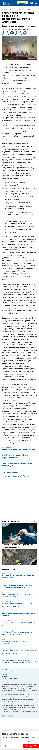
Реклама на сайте (7, 672)
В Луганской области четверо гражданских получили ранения (18, 595)
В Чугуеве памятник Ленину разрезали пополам (15, 456)
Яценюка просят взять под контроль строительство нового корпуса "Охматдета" (19, 661)
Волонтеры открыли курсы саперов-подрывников (18, 576)
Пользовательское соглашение (12, 681)
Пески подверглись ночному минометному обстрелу (17, 604)
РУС (31, 3)
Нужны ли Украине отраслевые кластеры (18, 449)
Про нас (4, 670)
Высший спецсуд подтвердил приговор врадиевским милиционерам (17, 586)
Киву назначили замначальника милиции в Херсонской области (19, 651)
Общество (11, 9)
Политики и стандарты (9, 678)
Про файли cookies (8, 746)
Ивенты (4, 674)
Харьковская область (12, 477)
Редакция (5, 676)
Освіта (19, 9)
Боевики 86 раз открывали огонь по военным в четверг (16, 642)
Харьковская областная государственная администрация (15, 92)
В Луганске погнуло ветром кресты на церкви (19, 623)
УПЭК (26, 477)
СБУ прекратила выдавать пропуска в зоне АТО (18, 614)
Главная (4, 9)
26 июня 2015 (27, 9)
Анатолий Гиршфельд (10, 323)
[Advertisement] (19, 498)
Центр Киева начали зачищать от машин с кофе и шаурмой (17, 633)
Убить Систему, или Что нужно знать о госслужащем (17, 464)
